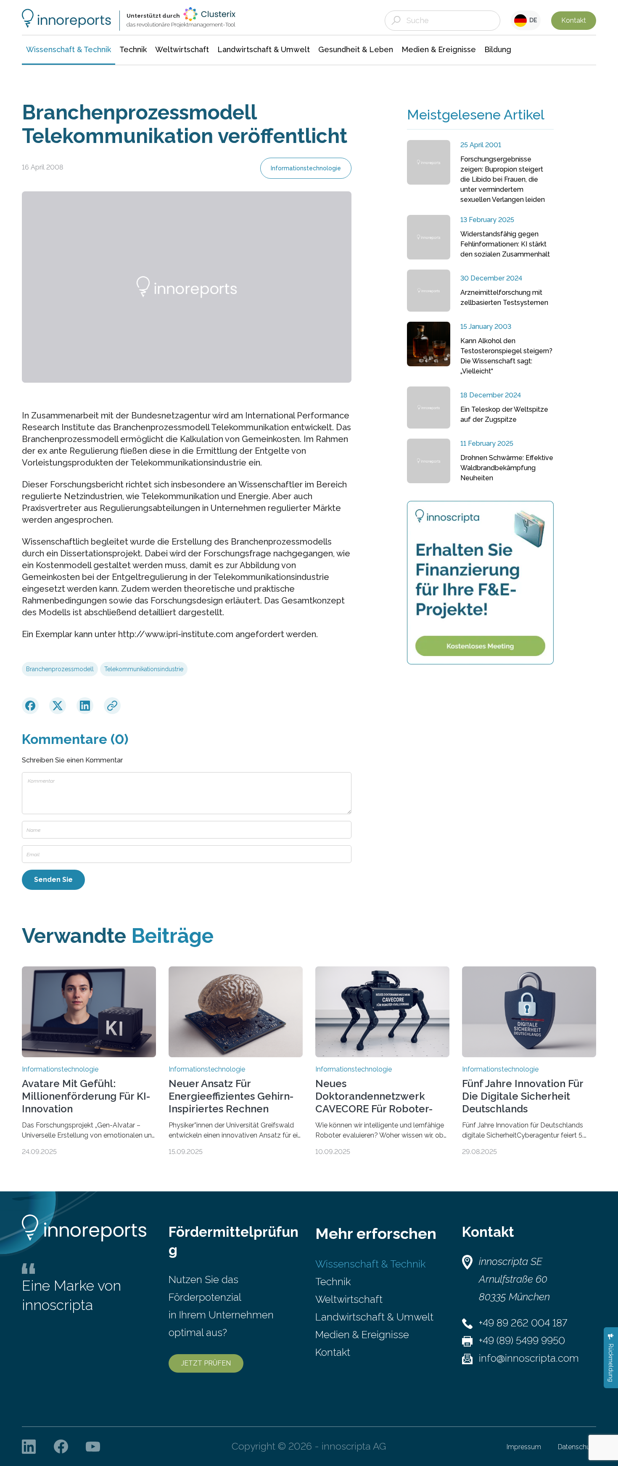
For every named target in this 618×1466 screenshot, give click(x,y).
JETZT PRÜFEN (206, 1363)
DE (532, 20)
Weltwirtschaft (349, 1299)
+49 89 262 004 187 (523, 1323)
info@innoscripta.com (529, 1358)
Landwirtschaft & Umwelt (374, 1317)
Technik (333, 1281)
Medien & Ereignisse (362, 1334)
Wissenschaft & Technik (370, 1264)
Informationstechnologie (306, 168)
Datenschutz (577, 1447)
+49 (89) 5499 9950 (522, 1340)
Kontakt (573, 20)
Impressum (524, 1447)
